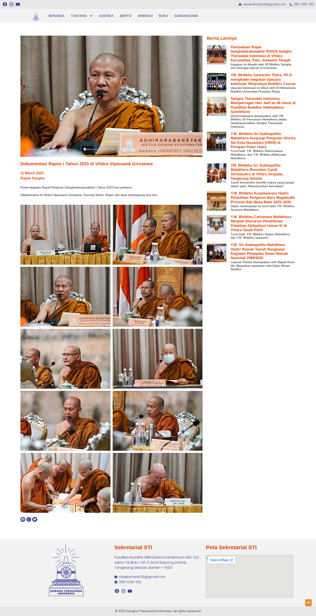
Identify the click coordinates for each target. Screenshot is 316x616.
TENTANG (79, 15)
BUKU (163, 15)
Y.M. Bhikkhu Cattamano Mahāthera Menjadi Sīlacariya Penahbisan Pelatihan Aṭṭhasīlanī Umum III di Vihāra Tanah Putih (261, 223)
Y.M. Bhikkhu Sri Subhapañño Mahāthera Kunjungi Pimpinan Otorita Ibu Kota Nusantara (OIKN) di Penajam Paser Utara (263, 140)
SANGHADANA (186, 15)
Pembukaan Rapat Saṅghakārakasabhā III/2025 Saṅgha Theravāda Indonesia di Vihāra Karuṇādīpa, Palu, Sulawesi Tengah (261, 53)
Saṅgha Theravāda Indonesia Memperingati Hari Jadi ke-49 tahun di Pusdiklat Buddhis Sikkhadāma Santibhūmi (263, 105)
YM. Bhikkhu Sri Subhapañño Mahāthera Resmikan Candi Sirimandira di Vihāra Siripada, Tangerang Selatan (257, 172)
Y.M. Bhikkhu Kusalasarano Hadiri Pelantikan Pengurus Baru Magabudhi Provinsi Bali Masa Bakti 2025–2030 (263, 197)
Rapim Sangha (32, 178)
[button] (22, 519)
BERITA (126, 15)
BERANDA (56, 15)
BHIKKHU (145, 15)
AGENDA (106, 15)
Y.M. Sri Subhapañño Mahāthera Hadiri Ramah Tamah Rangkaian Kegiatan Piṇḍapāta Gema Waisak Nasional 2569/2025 (259, 251)
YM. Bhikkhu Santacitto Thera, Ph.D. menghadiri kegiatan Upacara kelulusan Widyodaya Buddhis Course (263, 79)
